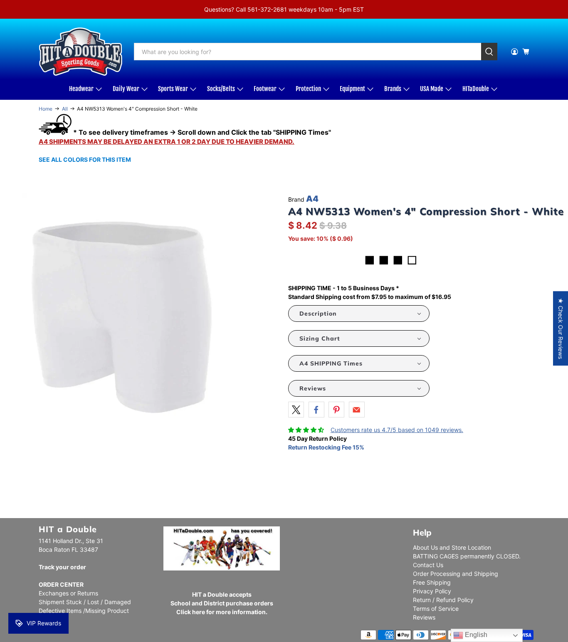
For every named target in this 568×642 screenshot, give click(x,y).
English (475, 634)
